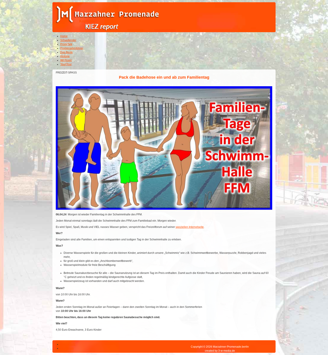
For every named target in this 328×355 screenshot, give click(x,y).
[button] (312, 339)
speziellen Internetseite (190, 227)
